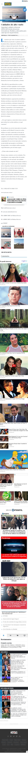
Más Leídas (4, 652)
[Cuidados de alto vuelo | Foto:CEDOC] (7, 232)
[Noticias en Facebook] (11, 736)
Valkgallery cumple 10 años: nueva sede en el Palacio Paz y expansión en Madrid (16, 200)
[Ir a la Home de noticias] (14, 732)
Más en (8, 510)
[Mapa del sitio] (20, 736)
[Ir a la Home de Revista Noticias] (7, 4)
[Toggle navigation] (2, 4)
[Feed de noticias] (16, 736)
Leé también (11, 197)
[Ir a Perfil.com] (25, 1)
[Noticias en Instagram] (8, 736)
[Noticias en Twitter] (14, 736)
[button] (25, 46)
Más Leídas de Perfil (7, 688)
